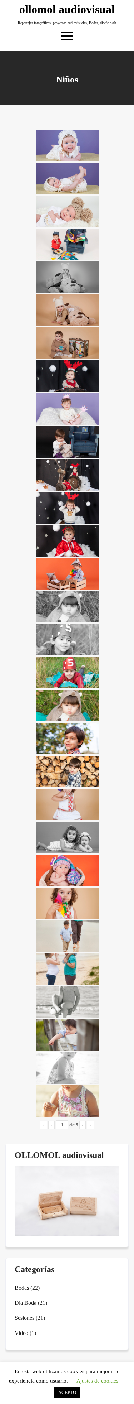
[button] (19, 1202)
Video (21, 1333)
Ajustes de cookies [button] (97, 1381)
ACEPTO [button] (67, 1392)
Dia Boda (25, 1303)
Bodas (22, 1288)
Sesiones (24, 1318)
